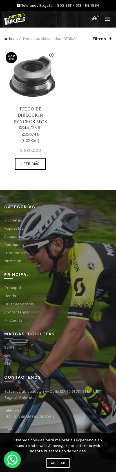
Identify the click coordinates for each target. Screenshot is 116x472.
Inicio (13, 39)
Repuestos (14, 228)
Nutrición (12, 261)
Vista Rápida (52, 55)
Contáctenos (16, 312)
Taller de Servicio (19, 304)
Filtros (99, 38)
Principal (12, 287)
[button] (12, 459)
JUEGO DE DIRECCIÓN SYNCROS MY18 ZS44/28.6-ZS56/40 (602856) (30, 124)
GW (7, 355)
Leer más (30, 163)
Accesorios (14, 236)
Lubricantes (15, 252)
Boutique (12, 244)
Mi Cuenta (13, 320)
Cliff (8, 363)
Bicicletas (13, 220)
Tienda (10, 295)
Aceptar (58, 463)
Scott (9, 347)
